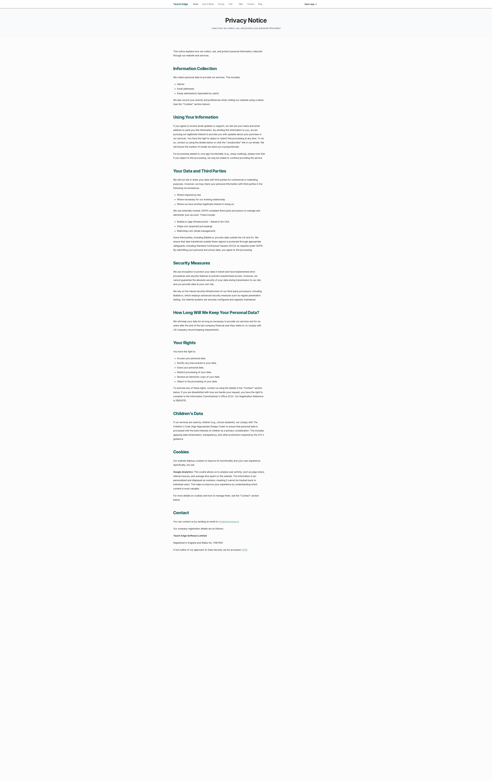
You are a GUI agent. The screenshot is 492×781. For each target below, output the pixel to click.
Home (195, 4)
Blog (260, 4)
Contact (250, 4)
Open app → (310, 4)
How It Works (208, 4)
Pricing (221, 4)
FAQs (241, 4)
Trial (230, 4)
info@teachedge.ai (229, 521)
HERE (244, 549)
